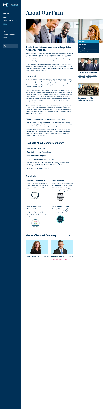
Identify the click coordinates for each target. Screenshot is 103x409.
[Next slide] (73, 235)
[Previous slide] (70, 235)
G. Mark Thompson (91, 75)
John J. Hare (81, 75)
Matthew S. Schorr (85, 77)
